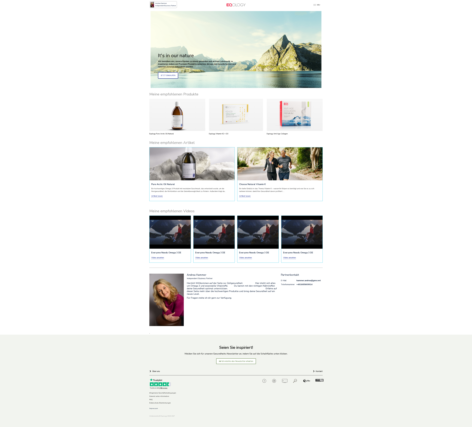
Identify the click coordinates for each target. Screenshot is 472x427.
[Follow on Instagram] (274, 381)
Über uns (156, 371)
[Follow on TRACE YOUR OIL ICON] (295, 381)
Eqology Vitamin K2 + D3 (218, 134)
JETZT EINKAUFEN (168, 75)
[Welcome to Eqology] (236, 5)
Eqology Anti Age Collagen (277, 134)
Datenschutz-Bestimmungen (160, 403)
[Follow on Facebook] (265, 381)
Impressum (153, 408)
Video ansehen (157, 257)
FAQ (151, 400)
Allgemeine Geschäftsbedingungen (162, 393)
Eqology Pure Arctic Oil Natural (161, 134)
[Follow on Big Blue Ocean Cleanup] (307, 381)
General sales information (159, 396)
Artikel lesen (157, 196)
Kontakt (319, 371)
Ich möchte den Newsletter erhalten (236, 361)
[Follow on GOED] (318, 381)
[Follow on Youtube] (284, 381)
